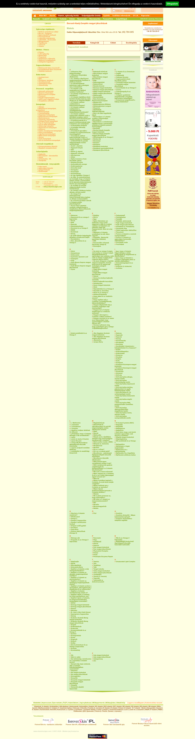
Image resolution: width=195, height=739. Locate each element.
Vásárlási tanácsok (45, 71)
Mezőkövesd (97, 445)
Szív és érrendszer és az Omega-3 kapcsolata (79, 645)
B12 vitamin (108, 706)
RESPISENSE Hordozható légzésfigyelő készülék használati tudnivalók (124, 543)
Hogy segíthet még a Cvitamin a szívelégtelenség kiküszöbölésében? (102, 301)
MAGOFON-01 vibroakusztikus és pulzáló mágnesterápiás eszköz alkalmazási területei (101, 427)
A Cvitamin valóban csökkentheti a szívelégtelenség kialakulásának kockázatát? (79, 109)
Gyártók (106, 16)
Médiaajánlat (110, 703)
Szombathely (75, 650)
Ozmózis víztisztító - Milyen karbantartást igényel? (125, 516)
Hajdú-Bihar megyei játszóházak (99, 273)
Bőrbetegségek (44, 111)
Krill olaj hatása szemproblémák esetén (123, 417)
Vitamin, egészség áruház (68, 16)
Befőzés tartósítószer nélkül (48, 32)
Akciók (52, 16)
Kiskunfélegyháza (122, 351)
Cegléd (118, 73)
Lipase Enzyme (76, 441)
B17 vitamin (117, 706)
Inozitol (159, 708)
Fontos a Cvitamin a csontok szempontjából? (125, 234)
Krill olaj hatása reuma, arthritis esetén (123, 413)
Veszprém (74, 678)
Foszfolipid (120, 244)
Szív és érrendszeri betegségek (49, 140)
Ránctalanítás (94, 19)
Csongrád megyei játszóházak (121, 85)
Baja (94, 80)
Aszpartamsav (76, 173)
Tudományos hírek (45, 83)
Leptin (73, 437)
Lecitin (99, 709)
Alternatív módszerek (46, 91)
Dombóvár (74, 232)
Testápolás (42, 160)
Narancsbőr (82, 19)
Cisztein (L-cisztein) (95, 708)
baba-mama (43, 166)
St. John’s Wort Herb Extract (81, 612)
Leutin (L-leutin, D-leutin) (80, 439)
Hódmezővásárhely (100, 294)
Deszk (73, 220)
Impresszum (46, 703)
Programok (42, 57)
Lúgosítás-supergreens (47, 38)
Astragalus (74, 170)
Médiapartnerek (98, 703)
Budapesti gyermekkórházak (103, 148)
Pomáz (95, 553)
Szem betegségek (45, 139)
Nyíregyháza (120, 444)
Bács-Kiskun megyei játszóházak (100, 77)
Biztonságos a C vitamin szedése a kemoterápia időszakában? (101, 118)
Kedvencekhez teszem (153, 703)
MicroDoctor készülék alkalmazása (100, 459)
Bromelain (97, 141)
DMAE (73, 230)
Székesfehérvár (76, 626)
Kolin (118, 361)
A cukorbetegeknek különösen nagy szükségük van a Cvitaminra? (79, 85)
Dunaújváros (75, 239)
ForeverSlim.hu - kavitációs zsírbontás (48, 724)
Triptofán (96, 578)
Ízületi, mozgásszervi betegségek (50, 131)
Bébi (40, 79)
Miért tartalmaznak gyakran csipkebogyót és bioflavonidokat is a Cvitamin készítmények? (102, 467)
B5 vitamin (144, 706)
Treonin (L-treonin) (100, 576)
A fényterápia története (79, 125)
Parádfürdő (97, 541)
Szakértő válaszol (49, 19)
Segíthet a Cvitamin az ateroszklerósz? (78, 578)
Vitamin (41, 46)
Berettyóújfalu (98, 97)
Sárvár (73, 563)
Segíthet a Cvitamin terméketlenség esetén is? (79, 592)
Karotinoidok (44, 709)
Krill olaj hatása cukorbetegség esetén (122, 381)
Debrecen (74, 215)
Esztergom (97, 246)
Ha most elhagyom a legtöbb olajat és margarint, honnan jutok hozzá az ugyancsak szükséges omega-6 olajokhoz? (103, 264)
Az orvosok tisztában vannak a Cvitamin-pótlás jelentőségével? (80, 202)
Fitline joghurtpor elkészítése (126, 230)
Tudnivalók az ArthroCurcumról (98, 581)
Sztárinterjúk (43, 171)
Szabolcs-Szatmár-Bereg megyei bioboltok (79, 618)
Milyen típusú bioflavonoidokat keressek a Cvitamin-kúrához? (102, 490)
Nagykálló (119, 426)
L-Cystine (69, 709)
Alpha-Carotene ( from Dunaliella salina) (78, 159)
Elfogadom (172, 4)
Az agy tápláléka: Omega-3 (80, 175)
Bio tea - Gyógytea (45, 33)
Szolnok (74, 648)
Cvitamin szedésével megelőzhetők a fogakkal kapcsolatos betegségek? (124, 96)
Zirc (94, 661)
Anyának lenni (44, 77)
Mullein (95, 508)
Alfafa (73, 157)
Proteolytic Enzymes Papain (103, 556)
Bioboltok (37, 703)
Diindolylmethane (77, 226)
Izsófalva (119, 268)
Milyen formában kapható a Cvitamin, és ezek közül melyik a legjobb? (102, 482)
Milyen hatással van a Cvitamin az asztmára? (100, 486)
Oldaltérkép (120, 703)
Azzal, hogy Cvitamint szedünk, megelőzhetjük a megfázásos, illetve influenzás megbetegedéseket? (80, 208)
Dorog (73, 233)
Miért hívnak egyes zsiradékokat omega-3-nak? (101, 462)
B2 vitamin (126, 706)
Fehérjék (119, 219)
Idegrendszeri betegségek (48, 127)
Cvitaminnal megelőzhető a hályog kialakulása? (125, 101)
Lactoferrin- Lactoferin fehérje (84, 709)
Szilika (73, 643)
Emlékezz (119, 11)
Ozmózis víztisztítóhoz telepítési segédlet (123, 519)
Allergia (41, 107)
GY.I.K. (136, 16)
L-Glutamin (75, 424)
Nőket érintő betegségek (47, 135)
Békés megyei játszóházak (102, 93)
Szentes (73, 633)
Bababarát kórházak (100, 71)
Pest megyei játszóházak (102, 549)
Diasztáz (74, 224)
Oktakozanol (75, 517)
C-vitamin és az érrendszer (125, 71)
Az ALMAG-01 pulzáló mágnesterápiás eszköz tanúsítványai (78, 187)
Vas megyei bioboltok (78, 672)
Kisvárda (119, 357)
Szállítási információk (121, 16)
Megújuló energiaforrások (48, 148)
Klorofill (53, 709)
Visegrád (74, 685)
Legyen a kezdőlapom (135, 703)
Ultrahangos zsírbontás (47, 58)
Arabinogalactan (76, 166)
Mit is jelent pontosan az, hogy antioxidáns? (101, 496)
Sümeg (73, 616)
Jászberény (97, 340)
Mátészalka (97, 435)
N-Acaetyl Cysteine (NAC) (125, 423)
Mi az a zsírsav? (98, 449)
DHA (72, 222)
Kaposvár (119, 335)
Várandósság (43, 85)
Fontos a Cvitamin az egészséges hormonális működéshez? (123, 239)
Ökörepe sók (75, 538)
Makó (95, 431)
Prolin (95, 554)
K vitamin (35, 709)
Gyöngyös (74, 258)
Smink (41, 157)
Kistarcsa (119, 355)
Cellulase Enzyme (122, 77)
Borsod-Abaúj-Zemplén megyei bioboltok (101, 131)
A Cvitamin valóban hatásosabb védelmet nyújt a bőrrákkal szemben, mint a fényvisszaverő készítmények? (80, 116)
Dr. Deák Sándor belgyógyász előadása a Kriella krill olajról (80, 236)
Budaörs (96, 143)
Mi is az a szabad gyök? (101, 451)
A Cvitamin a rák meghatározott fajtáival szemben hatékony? (78, 90)
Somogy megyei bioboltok (80, 605)
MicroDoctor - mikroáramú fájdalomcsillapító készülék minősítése (102, 454)
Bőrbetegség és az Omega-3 (103, 137)
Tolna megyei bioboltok (101, 571)
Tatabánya (97, 565)
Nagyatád (119, 424)
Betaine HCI (97, 102)
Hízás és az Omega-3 (100, 292)
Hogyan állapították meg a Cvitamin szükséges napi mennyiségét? (102, 306)
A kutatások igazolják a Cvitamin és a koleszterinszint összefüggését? (80, 132)
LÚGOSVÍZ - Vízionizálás (47, 40)
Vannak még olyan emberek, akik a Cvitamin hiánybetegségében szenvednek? (80, 666)
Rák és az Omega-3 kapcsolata (122, 538)
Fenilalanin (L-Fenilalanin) (125, 226)
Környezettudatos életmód (48, 146)
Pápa (95, 540)
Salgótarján (75, 561)
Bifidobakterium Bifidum (102, 104)
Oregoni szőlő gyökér (78, 526)
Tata (94, 563)
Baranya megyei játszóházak (103, 89)
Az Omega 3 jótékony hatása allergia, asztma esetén (80, 191)
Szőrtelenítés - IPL (45, 159)
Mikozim (96, 478)
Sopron (73, 608)
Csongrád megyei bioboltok (125, 82)
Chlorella (83, 708)
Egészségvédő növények (47, 35)
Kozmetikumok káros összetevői (50, 69)
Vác (72, 655)
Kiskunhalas (120, 353)
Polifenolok (78, 711)
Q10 (84, 711)
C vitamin (53, 708)
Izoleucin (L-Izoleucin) (124, 266)
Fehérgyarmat (121, 217)
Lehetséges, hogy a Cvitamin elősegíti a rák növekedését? (80, 434)
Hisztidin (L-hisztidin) (101, 291)
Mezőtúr (96, 447)
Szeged (73, 624)
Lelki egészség (44, 54)
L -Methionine (76, 423)
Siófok (73, 603)
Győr (72, 260)
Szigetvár (74, 639)
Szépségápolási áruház (91, 16)
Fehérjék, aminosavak (123, 221)
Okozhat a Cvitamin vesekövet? (77, 514)
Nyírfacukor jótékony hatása (126, 455)
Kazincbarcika (121, 340)
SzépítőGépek (121, 19)
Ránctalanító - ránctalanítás (48, 156)
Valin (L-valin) (75, 657)
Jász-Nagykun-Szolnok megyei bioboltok (101, 334)
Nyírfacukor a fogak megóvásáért (122, 447)
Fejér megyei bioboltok (124, 223)
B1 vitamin (99, 706)
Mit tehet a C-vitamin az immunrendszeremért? (101, 500)
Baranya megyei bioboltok (102, 88)
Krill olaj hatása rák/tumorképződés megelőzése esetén (121, 409)
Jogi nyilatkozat (85, 703)
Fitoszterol (120, 232)
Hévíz (95, 287)
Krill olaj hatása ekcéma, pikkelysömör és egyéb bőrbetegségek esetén (124, 388)
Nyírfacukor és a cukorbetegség (121, 450)
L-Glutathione (76, 426)
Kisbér (118, 349)
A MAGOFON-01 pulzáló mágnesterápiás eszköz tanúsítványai (79, 142)
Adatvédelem (73, 703)
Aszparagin (75, 171)
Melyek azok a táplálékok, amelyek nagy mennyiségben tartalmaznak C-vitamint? (102, 438)
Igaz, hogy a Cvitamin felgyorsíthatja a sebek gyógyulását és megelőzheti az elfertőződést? (125, 253)
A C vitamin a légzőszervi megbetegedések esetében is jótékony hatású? (80, 80)
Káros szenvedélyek (46, 132)
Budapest (96, 144)
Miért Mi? (43, 16)
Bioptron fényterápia (46, 93)
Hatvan (95, 276)
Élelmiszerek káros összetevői (49, 68)
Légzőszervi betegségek (47, 134)
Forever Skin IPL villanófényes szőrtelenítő (81, 724)
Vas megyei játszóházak (79, 674)
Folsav (121, 708)
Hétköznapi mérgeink (46, 126)
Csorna (118, 89)
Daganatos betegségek (47, 115)
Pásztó (95, 543)
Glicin (73, 251)
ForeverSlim (108, 19)
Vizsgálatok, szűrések (46, 101)
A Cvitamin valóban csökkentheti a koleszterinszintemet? (77, 103)
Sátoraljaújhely (76, 565)
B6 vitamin (152, 706)
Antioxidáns (83, 706)
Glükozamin (75, 255)
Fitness (41, 52)
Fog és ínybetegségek (46, 123)
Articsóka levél (76, 168)
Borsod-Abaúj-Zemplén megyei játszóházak (101, 134)
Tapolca (96, 561)
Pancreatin (97, 538)
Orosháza (74, 527)
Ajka (72, 149)
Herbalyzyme (97, 283)
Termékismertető (44, 82)
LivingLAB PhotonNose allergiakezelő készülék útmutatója (78, 444)
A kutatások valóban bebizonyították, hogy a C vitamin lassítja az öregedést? (80, 137)
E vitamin (114, 708)
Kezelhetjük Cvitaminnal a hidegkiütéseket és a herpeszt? (125, 347)
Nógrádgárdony (121, 439)
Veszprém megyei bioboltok (80, 680)
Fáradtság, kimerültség (47, 119)
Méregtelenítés (44, 41)
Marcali (95, 433)
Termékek (76, 43)
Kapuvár (119, 337)
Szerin (73, 637)
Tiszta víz (42, 44)
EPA (94, 241)
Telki (95, 567)
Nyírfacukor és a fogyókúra (125, 453)
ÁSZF (65, 703)
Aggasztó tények (77, 148)
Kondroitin (120, 371)
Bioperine (96, 108)
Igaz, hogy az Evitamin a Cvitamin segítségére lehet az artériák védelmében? (125, 259)
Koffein (118, 359)
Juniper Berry (98, 342)
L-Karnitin (74, 428)
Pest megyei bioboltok (101, 547)
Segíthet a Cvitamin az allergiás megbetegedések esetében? (79, 574)
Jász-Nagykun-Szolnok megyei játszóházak (101, 337)
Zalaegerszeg (98, 659)
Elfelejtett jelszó (129, 11)
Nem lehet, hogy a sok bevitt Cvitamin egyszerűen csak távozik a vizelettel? (125, 433)
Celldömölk (120, 75)
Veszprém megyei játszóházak (76, 682)
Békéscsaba (97, 95)
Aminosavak (74, 706)
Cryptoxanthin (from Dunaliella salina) (122, 80)
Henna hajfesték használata (103, 281)
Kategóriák (94, 43)
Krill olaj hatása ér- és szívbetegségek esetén (123, 393)
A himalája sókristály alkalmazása (77, 128)
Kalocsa (119, 333)
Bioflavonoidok (43, 708)
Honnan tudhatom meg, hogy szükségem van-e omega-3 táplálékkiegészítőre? (103, 326)
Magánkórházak (98, 423)
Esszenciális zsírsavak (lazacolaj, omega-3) (100, 243)
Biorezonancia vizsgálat (47, 94)
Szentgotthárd (76, 635)
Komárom (119, 362)
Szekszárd (74, 628)
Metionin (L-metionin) (101, 444)
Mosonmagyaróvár (99, 506)
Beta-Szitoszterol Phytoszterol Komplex (100, 99)
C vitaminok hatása (65, 708)
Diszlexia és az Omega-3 (79, 228)
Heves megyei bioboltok (101, 285)
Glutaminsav (75, 253)
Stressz (41, 137)
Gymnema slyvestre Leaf (79, 257)
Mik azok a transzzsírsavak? (103, 471)
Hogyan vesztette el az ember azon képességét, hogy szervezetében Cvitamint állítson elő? (103, 321)
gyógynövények (44, 170)
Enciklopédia (131, 43)
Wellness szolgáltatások (47, 60)
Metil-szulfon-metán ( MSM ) (103, 442)
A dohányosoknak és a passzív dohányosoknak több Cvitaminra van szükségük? (80, 122)
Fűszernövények (44, 36)
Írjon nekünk (57, 703)
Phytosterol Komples (100, 551)
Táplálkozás (43, 43)
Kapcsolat (145, 16)
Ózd (94, 513)
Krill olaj (119, 375)
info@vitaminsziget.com (53, 187)
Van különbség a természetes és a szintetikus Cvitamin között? (80, 660)
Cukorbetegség (44, 113)
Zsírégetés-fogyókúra (46, 62)
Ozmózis (119, 513)
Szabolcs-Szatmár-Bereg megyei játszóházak (79, 622)
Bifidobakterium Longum (102, 106)
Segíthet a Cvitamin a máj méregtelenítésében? (79, 569)
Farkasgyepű (120, 215)
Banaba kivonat (98, 86)
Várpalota (74, 670)
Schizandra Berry (77, 567)
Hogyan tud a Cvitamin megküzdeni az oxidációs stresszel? (101, 311)
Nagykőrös (120, 430)
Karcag (118, 339)
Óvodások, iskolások (46, 80)
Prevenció (42, 96)
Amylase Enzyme (77, 162)
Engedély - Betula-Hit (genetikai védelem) (100, 238)
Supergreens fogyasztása (80, 614)
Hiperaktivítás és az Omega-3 (103, 289)
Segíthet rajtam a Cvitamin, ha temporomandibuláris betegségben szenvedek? (80, 599)
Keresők (36, 19)
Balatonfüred (98, 84)
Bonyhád (96, 128)
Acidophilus (54, 706)
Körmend (119, 373)
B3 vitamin (135, 706)
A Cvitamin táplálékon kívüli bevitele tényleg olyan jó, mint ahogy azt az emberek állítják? (80, 98)
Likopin (105, 709)
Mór (94, 502)
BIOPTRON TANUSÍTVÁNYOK (98, 110)
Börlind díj (97, 139)
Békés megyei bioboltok (101, 91)
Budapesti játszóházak (101, 150)
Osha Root (74, 529)
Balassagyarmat (99, 82)
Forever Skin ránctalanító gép (114, 724)
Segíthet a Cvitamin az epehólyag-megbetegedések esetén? (79, 582)
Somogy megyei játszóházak (81, 606)
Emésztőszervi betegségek (48, 116)
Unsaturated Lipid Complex (125, 561)
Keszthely (119, 344)
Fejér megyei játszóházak (125, 224)
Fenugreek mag (121, 228)
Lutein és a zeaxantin (136, 709)
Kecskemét (120, 342)
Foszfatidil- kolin (122, 242)
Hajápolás (42, 154)
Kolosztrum (61, 709)
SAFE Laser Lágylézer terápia (49, 99)
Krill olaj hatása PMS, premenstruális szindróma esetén (124, 404)
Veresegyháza (75, 676)
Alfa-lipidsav (64, 706)
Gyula (73, 269)
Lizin (126, 709)
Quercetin (90, 711)
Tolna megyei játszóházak (102, 572)
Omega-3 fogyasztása (78, 520)
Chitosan (76, 708)
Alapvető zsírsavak (77, 153)
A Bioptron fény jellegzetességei (76, 72)
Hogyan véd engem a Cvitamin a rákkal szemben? (102, 315)
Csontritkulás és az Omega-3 (126, 88)
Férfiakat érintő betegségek (48, 121)
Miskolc (70, 28)
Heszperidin (151, 708)
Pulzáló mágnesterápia (47, 97)
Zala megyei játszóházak (101, 657)
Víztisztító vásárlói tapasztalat (77, 688)
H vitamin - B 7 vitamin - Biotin (135, 708)
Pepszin (96, 545)
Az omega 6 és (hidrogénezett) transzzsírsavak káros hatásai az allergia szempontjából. (80, 196)
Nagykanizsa (120, 428)
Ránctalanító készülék (153, 61)
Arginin (91, 706)
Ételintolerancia (44, 118)
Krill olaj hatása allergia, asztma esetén (124, 377)
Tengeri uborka (98, 569)
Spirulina (74, 610)
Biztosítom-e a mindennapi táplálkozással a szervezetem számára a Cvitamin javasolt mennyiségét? (102, 124)
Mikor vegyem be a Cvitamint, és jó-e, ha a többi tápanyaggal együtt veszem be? (103, 475)
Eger (95, 219)
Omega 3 (74, 518)
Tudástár (63, 19)
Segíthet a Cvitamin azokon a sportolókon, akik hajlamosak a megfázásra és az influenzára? (80, 587)
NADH (147, 709)
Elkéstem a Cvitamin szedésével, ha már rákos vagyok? (101, 234)
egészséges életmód (46, 168)
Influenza (42, 129)
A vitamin (45, 706)
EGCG (95, 217)
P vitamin (153, 709)
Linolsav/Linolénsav (116, 709)
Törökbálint (97, 574)
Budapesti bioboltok (100, 146)
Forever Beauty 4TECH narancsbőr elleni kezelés (147, 724)
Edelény (96, 215)
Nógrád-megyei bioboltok (125, 437)
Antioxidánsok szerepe (79, 164)
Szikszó (73, 641)
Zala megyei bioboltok (101, 655)
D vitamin (106, 708)
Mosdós (96, 504)
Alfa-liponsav (75, 155)
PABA (160, 709)
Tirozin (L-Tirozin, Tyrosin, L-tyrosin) (108, 711)
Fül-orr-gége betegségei (47, 124)
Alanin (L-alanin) (77, 151)
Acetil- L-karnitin (77, 146)
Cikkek (72, 19)
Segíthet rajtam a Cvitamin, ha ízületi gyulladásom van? (80, 595)
